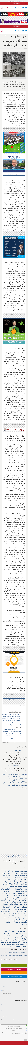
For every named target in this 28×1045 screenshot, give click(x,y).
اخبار (4, 952)
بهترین (19, 952)
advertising (16, 955)
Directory (16, 956)
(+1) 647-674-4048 (4, 986)
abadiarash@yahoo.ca (14, 765)
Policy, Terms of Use (4, 1016)
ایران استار (23, 952)
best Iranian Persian (8, 955)
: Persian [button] (16, 3)
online (24, 955)
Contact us (2, 1007)
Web (14, 956)
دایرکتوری (13, 952)
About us (2, 1004)
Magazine (20, 955)
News (13, 955)
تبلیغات (13, 953)
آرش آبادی (18, 750)
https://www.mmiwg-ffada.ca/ (12, 729)
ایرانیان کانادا (8, 952)
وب (15, 952)
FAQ (1, 1010)
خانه (26, 1)
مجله (17, 952)
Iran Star (2, 955)
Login (2, 1013)
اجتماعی (16, 953)
